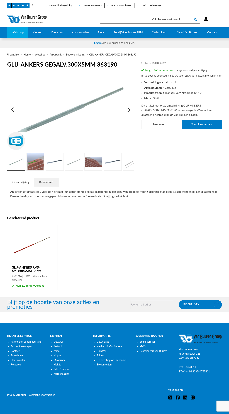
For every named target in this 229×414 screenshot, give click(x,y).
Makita (57, 364)
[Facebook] (178, 397)
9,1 (34, 5)
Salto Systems (61, 369)
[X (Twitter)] (170, 397)
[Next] (128, 110)
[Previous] (13, 110)
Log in (98, 43)
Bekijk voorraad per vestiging (191, 70)
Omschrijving (20, 182)
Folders (100, 355)
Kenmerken (46, 182)
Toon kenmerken (201, 124)
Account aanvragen (21, 346)
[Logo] (200, 339)
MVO (142, 346)
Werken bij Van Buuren (109, 346)
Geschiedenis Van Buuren (153, 351)
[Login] (205, 19)
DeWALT (58, 342)
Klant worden (18, 360)
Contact (15, 351)
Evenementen (104, 364)
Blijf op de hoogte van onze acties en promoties (53, 304)
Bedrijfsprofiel (147, 342)
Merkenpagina (61, 374)
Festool (58, 346)
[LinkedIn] (185, 397)
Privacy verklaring (16, 395)
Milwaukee (59, 360)
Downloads (103, 342)
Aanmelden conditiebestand (26, 342)
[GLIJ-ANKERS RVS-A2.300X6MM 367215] (32, 257)
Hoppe (57, 355)
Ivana (57, 351)
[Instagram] (193, 397)
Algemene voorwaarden (42, 395)
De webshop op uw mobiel (111, 360)
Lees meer (159, 124)
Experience (17, 355)
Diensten (101, 351)
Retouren (16, 364)
